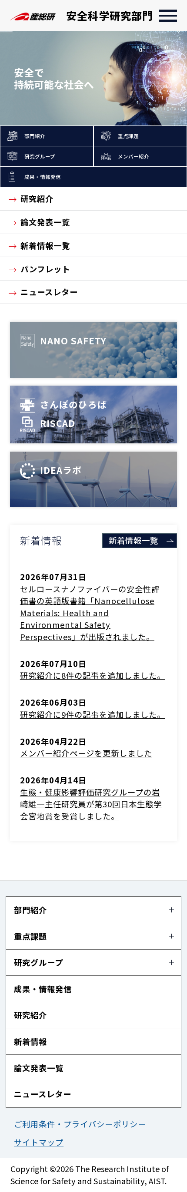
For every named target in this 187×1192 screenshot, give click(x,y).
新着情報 (30, 1041)
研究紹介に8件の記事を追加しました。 (92, 675)
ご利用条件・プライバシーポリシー (80, 1124)
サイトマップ (38, 1142)
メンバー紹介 (133, 156)
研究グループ (39, 156)
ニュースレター (49, 291)
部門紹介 (34, 135)
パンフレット (45, 268)
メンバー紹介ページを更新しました (86, 753)
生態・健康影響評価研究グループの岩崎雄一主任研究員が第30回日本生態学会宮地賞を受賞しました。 (91, 804)
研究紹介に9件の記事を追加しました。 (92, 714)
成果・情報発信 (42, 176)
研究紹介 (36, 198)
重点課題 (128, 135)
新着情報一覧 (45, 245)
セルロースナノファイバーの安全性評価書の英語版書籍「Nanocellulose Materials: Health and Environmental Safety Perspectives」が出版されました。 (90, 612)
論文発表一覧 (45, 222)
